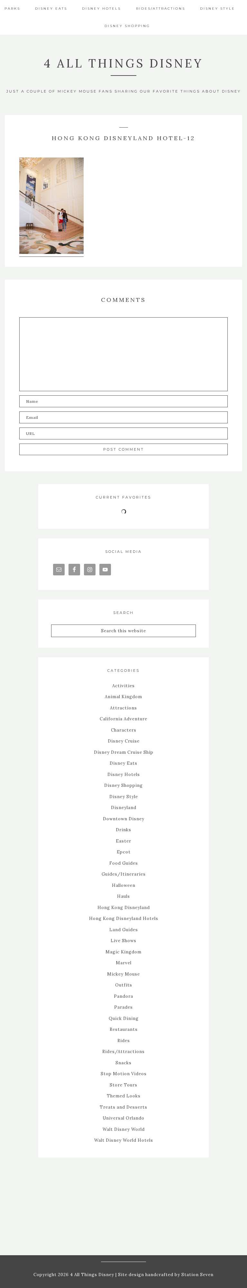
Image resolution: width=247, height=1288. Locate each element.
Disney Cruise (124, 741)
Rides (123, 1040)
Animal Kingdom (123, 696)
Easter (123, 841)
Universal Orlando (123, 1118)
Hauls (123, 896)
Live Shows (123, 940)
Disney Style (123, 796)
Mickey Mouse (123, 974)
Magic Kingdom (123, 952)
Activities (123, 686)
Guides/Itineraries (124, 874)
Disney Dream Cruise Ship (123, 752)
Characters (123, 730)
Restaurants (124, 1029)
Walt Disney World (124, 1129)
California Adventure (123, 719)
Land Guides (123, 929)
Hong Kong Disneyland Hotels (123, 918)
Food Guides (123, 863)
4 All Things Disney (123, 63)
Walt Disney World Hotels (123, 1140)
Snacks (123, 1063)
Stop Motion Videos (124, 1073)
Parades (123, 1007)
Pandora (123, 996)
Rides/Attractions (123, 1051)
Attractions (123, 708)
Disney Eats (123, 763)
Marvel (124, 963)
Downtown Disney (123, 819)
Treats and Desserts (123, 1107)
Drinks (123, 830)
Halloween (123, 885)
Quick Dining (124, 1018)
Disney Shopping (123, 785)
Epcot (124, 852)
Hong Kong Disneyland (123, 907)
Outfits (123, 985)
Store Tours (123, 1085)
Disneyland (123, 807)
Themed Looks (124, 1096)
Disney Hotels (123, 774)
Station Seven (197, 1274)
